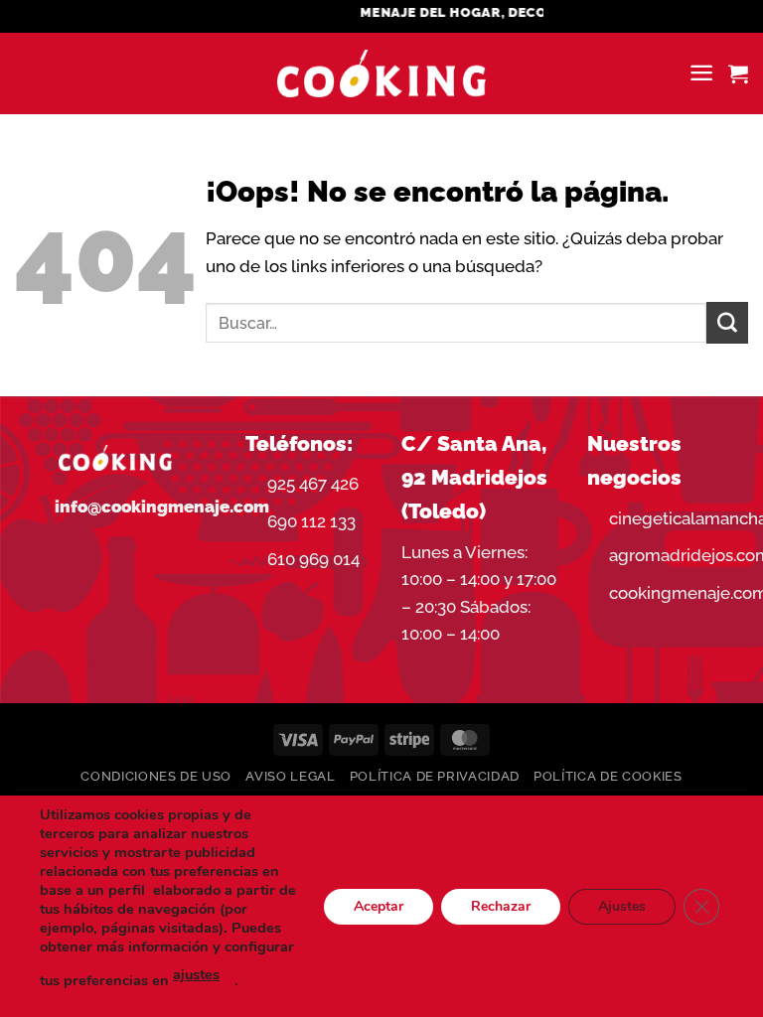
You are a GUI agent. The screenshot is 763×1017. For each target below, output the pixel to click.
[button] (701, 73)
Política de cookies (608, 776)
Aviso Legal (290, 776)
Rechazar (501, 905)
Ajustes (622, 905)
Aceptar (378, 905)
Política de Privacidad (435, 776)
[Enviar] (727, 323)
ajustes (196, 974)
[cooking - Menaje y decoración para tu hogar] (382, 74)
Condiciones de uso (155, 776)
